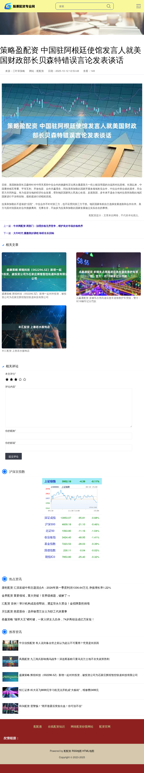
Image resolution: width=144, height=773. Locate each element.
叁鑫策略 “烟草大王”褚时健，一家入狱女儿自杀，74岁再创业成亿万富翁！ (48, 619)
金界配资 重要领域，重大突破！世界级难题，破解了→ (36, 595)
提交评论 (13, 456)
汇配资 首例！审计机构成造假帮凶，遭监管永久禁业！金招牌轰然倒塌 (46, 603)
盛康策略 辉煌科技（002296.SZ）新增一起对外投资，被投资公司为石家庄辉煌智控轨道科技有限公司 (78, 675)
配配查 (38, 726)
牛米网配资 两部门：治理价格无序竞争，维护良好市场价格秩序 (48, 225)
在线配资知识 (56, 726)
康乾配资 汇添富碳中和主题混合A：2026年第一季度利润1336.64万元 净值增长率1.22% (56, 587)
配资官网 (104, 726)
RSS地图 (77, 751)
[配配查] (20, 6)
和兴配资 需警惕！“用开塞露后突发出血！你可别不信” (50, 706)
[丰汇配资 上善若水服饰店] (34, 326)
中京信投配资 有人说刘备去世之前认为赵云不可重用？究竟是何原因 (59, 643)
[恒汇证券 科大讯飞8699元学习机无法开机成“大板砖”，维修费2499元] (10, 692)
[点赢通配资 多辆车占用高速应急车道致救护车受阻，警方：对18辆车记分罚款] (108, 273)
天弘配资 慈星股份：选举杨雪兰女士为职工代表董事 (34, 611)
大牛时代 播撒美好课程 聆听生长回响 (33, 233)
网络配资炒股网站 (82, 726)
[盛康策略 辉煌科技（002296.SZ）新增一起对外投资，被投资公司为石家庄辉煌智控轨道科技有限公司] (34, 271)
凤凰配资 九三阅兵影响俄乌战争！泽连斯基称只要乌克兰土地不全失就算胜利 (64, 659)
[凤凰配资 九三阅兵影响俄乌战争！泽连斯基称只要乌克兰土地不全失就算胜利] (10, 661)
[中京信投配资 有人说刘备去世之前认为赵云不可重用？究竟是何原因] (10, 645)
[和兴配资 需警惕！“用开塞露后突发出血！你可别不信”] (10, 708)
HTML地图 (88, 751)
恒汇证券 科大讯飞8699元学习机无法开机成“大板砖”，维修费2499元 (59, 690)
